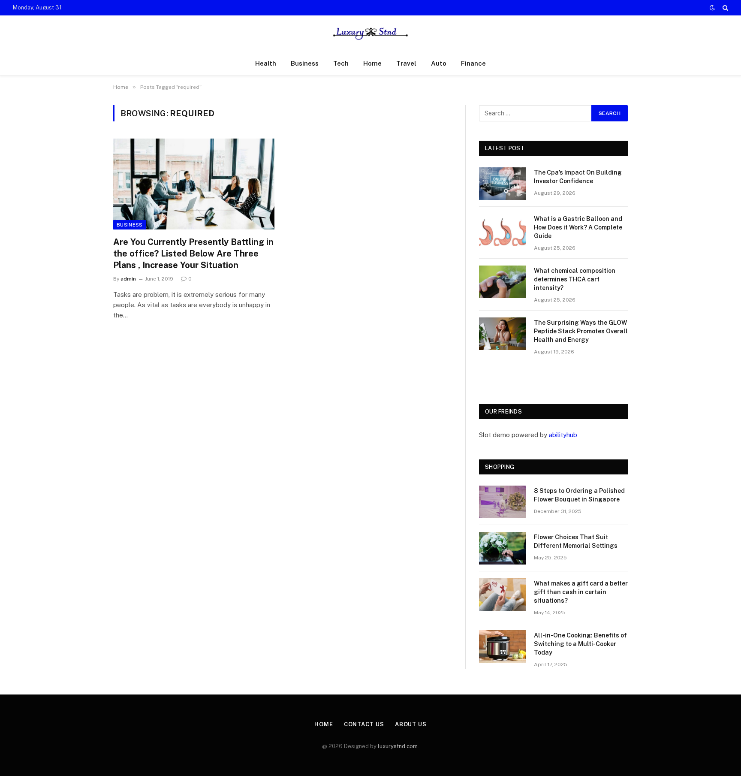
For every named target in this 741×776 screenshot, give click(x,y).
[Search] (724, 7)
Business (305, 63)
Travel (406, 63)
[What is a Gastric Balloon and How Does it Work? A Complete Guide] (502, 230)
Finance (473, 63)
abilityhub (563, 434)
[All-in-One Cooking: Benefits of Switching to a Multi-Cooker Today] (502, 646)
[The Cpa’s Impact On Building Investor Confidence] (502, 183)
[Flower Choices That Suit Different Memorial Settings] (502, 548)
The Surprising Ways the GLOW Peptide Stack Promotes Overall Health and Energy (581, 331)
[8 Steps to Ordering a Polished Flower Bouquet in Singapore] (502, 502)
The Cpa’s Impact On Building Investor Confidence (578, 176)
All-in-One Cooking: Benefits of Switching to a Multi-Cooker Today (580, 644)
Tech (341, 63)
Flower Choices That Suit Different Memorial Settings (576, 541)
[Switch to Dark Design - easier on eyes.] (712, 8)
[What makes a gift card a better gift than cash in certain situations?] (502, 594)
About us (411, 724)
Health (265, 63)
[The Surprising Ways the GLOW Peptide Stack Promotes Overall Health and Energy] (502, 333)
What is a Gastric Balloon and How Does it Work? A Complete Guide (578, 227)
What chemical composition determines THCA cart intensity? (574, 279)
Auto (438, 63)
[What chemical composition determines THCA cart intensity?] (502, 282)
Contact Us (364, 724)
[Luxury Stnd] (370, 33)
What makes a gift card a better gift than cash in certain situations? (581, 592)
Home (372, 63)
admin (128, 279)
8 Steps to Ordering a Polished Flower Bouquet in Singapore (579, 495)
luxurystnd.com (398, 746)
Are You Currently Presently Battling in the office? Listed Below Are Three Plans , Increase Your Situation (193, 253)
